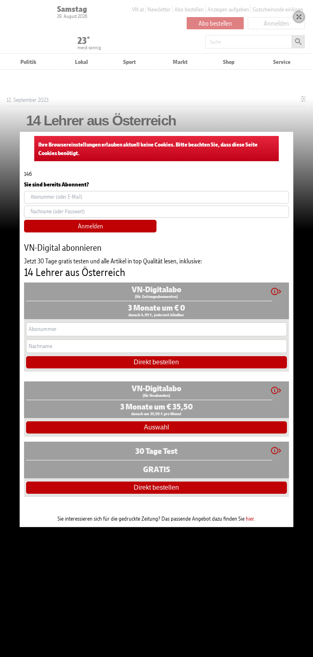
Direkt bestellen (156, 362)
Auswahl (156, 427)
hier (250, 518)
